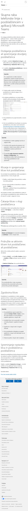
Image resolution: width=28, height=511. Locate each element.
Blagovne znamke (5, 506)
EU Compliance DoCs (18, 506)
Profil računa (4, 399)
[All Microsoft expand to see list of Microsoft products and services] (2, 2)
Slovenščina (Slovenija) (8, 496)
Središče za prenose (5, 401)
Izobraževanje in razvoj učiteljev (7, 429)
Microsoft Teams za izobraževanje (8, 422)
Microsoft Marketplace (6, 472)
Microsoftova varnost (5, 442)
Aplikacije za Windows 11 (6, 393)
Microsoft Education (5, 417)
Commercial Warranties (6, 411)
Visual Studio (4, 478)
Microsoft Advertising (5, 451)
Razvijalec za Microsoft (6, 462)
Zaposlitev (3, 485)
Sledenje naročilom (5, 406)
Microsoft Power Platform (6, 474)
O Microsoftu (4, 487)
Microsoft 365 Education (6, 424)
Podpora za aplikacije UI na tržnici (8, 467)
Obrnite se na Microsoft (6, 504)
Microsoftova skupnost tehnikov (7, 469)
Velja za (3, 32)
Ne (18, 381)
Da (9, 381)
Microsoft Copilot (5, 388)
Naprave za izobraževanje (6, 419)
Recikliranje (4, 408)
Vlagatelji (3, 492)
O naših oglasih (11, 506)
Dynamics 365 (4, 447)
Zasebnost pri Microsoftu (6, 490)
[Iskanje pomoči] (5, 2)
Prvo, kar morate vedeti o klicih (8, 374)
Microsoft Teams (5, 456)
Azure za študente (5, 433)
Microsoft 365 (4, 390)
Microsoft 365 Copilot (5, 454)
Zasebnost (13, 504)
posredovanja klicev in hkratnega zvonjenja (14, 126)
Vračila (3, 404)
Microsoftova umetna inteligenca (7, 440)
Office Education (4, 426)
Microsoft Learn (4, 465)
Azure (3, 444)
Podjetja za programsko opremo (7, 476)
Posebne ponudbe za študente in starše (8, 431)
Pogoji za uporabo (18, 504)
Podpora (3, 5)
